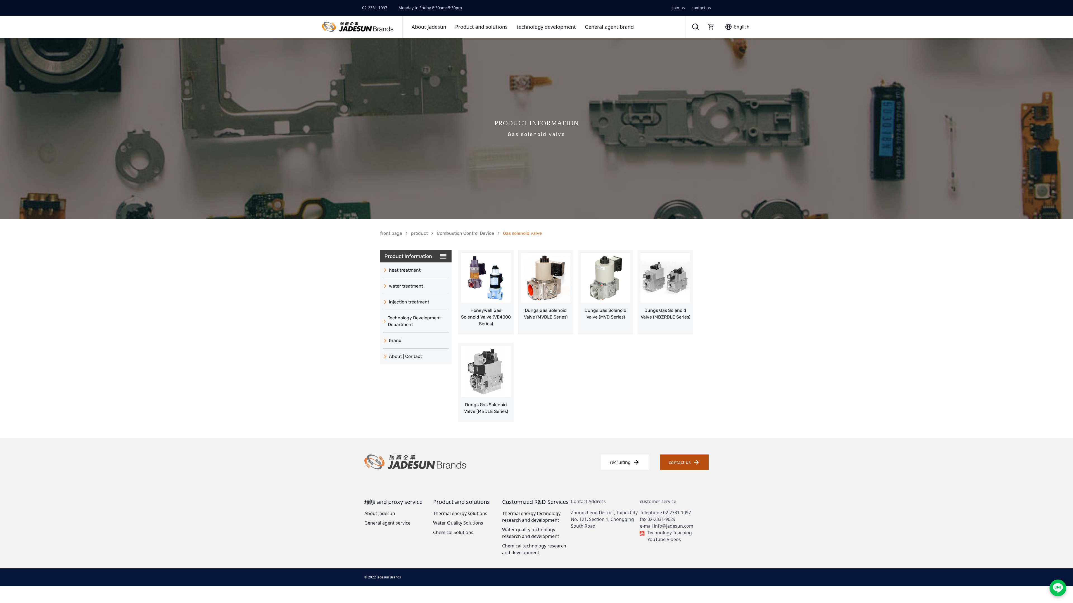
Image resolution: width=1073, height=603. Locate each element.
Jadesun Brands (389, 577)
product (419, 233)
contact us (701, 7)
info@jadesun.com (673, 526)
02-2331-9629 (661, 519)
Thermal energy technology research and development (531, 516)
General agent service (387, 523)
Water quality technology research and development (530, 533)
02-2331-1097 (374, 7)
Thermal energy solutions (460, 513)
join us (678, 7)
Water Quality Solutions (458, 523)
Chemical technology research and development (534, 549)
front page (391, 233)
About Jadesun (379, 513)
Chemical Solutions (453, 532)
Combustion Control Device (465, 233)
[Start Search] (695, 27)
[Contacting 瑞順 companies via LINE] (1058, 588)
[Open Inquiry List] (711, 27)
